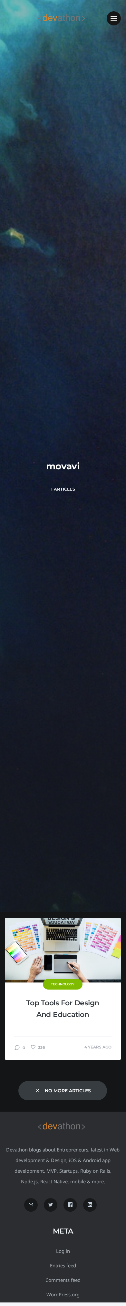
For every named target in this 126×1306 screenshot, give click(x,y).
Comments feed (63, 1280)
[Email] (31, 1205)
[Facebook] (70, 1205)
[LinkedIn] (90, 1205)
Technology (62, 984)
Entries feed (63, 1265)
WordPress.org (63, 1294)
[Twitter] (50, 1205)
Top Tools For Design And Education (62, 1009)
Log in (63, 1251)
